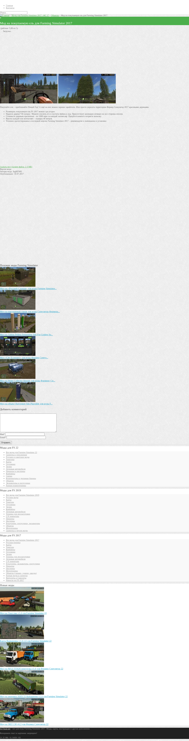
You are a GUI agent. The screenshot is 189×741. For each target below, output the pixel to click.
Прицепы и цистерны (15, 471)
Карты (8, 462)
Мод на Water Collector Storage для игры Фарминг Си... (27, 380)
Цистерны (10, 521)
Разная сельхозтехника (16, 485)
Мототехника (12, 528)
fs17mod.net (5, 729)
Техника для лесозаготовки (18, 514)
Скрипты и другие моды (17, 530)
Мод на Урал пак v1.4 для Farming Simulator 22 (23, 613)
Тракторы (10, 459)
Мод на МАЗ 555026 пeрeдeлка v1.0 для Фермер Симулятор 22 (31, 668)
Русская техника (13, 542)
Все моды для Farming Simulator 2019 (22, 495)
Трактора (10, 502)
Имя (2, 434)
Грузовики (10, 464)
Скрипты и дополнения (16, 455)
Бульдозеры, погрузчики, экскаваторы (23, 523)
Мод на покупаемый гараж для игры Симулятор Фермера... (30, 311)
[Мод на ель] (87, 103)
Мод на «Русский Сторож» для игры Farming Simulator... (28, 288)
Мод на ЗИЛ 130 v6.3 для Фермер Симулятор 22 (24, 724)
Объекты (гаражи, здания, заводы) (21, 573)
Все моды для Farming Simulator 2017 (22, 540)
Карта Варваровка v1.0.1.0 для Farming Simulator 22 (26, 641)
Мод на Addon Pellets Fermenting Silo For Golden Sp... (26, 334)
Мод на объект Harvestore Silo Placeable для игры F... (26, 403)
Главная (9, 5)
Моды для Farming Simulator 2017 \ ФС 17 (30, 15)
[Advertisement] (88, 53)
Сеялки (9, 476)
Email (3, 437)
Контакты (10, 8)
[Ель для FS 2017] (29, 103)
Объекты (55, 15)
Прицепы (10, 519)
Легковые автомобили (16, 469)
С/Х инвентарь (12, 516)
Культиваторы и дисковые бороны (21, 478)
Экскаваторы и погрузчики (18, 483)
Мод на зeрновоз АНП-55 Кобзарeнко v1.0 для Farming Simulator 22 (34, 696)
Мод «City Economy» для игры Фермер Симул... (24, 357)
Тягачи (9, 467)
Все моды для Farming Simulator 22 (21, 452)
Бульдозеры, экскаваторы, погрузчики (23, 564)
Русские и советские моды (17, 457)
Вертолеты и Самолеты (16, 578)
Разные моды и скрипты (16, 576)
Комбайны (10, 474)
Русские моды (12, 497)
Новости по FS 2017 (15, 580)
